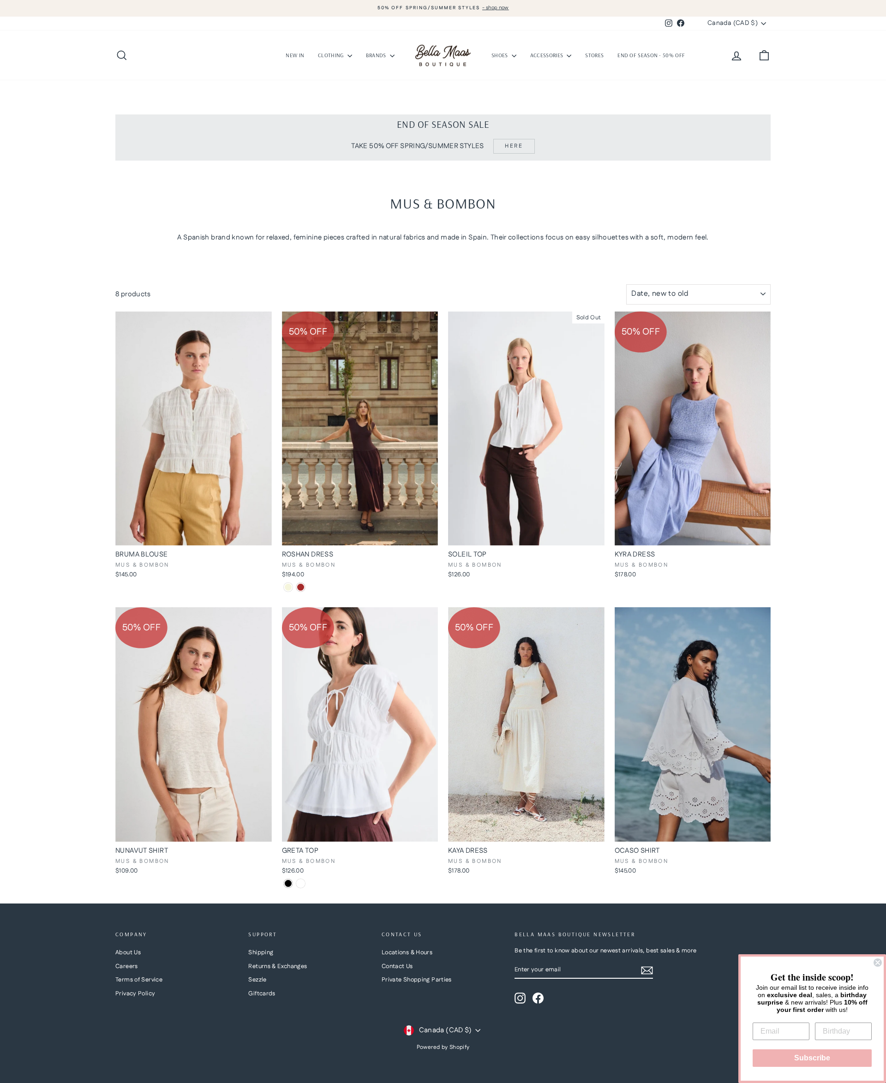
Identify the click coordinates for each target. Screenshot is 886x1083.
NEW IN (295, 55)
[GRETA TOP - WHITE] (300, 883)
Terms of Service (138, 979)
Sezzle (257, 979)
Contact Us (397, 966)
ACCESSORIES (547, 55)
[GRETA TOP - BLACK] (288, 883)
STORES (594, 55)
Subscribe (812, 1058)
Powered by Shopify (443, 1047)
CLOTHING (331, 55)
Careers (126, 966)
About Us (128, 952)
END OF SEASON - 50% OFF (651, 55)
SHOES (500, 55)
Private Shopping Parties (417, 979)
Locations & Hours (407, 952)
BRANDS (377, 55)
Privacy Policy (135, 993)
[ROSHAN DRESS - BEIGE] (288, 587)
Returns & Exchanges (277, 966)
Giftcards (261, 993)
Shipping (260, 952)
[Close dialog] (877, 962)
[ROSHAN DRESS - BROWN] (300, 587)
